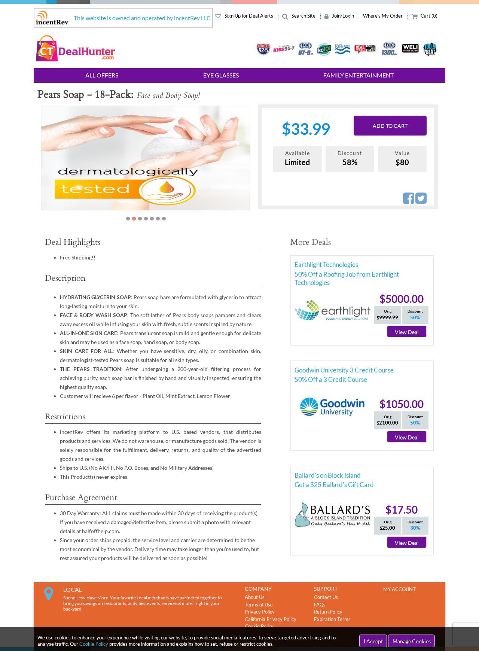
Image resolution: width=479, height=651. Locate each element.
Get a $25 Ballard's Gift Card (334, 485)
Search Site (303, 16)
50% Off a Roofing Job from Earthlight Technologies (347, 275)
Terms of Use (259, 605)
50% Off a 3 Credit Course (331, 379)
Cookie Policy (93, 644)
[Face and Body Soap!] (157, 158)
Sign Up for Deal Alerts (248, 16)
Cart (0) (428, 16)
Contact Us (326, 597)
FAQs (320, 605)
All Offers (101, 75)
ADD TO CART (390, 125)
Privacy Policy (260, 612)
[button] (57, 163)
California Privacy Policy (270, 619)
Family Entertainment (358, 75)
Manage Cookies (412, 641)
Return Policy (328, 612)
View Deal (407, 332)
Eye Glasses (221, 75)
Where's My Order (383, 16)
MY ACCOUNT (399, 589)
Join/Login (343, 16)
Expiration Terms (332, 619)
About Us (255, 597)
